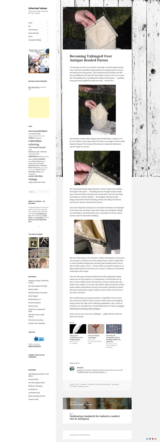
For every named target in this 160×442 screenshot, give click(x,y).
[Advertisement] (38, 107)
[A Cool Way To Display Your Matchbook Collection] (33, 253)
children (31, 138)
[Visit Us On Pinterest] (152, 439)
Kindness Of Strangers (35, 386)
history (36, 159)
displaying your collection (37, 152)
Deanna (79, 370)
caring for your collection (34, 135)
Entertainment (33, 30)
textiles (42, 172)
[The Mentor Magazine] (33, 242)
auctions (33, 134)
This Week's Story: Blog (35, 320)
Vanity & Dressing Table (102, 384)
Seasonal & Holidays (34, 40)
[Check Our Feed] (155, 439)
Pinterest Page (33, 306)
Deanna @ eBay (33, 379)
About (30, 23)
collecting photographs (37, 147)
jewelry (30, 163)
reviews (38, 170)
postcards (42, 167)
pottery (46, 167)
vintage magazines (34, 182)
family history (45, 156)
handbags (80, 386)
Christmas (38, 138)
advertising (33, 131)
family (40, 156)
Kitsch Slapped (33, 296)
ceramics (43, 135)
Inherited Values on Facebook (37, 293)
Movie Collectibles (41, 165)
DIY (29, 26)
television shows (34, 172)
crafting (30, 149)
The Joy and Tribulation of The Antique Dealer (76, 338)
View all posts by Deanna (97, 372)
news (38, 168)
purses (86, 386)
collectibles (35, 140)
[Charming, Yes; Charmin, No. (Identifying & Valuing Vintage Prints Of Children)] (44, 263)
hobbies (42, 159)
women (43, 182)
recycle (33, 169)
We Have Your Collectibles (36, 323)
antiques (42, 130)
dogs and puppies (32, 153)
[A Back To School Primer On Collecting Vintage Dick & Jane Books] (44, 253)
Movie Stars (32, 168)
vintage (32, 179)
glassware (30, 159)
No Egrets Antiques (34, 303)
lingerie (34, 163)
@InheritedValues (34, 346)
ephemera (33, 156)
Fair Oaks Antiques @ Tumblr (37, 286)
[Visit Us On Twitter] (147, 439)
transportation (32, 174)
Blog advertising (33, 87)
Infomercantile (33, 289)
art (29, 134)
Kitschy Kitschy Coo (34, 299)
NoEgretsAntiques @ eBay (36, 396)
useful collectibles (35, 176)
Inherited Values (37, 8)
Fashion (92, 384)
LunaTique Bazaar (34, 393)
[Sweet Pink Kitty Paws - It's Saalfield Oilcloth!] (33, 263)
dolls (38, 154)
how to (43, 161)
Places (30, 36)
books (38, 134)
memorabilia (40, 163)
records (30, 169)
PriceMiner (39, 217)
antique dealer (83, 372)
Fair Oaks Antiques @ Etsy (36, 383)
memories (32, 165)
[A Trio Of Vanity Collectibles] (96, 329)
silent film (43, 169)
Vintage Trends (33, 399)
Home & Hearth (33, 33)
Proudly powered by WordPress (80, 435)
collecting (33, 144)
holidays (30, 161)
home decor (36, 161)
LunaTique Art (33, 389)
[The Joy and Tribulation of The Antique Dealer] (78, 329)
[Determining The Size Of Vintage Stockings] (44, 242)
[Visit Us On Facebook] (150, 439)
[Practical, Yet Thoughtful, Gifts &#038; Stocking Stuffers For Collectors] (114, 329)
